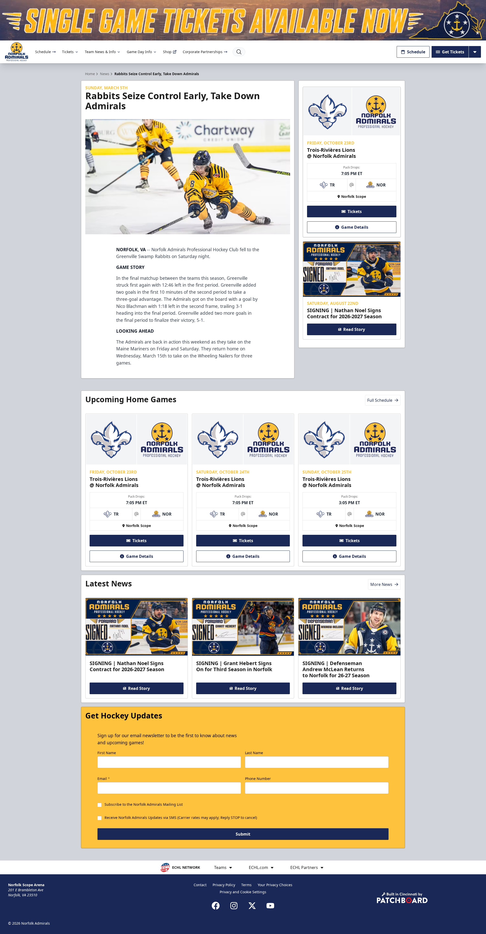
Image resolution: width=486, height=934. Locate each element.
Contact (200, 884)
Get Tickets (453, 52)
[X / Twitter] (252, 906)
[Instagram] (234, 906)
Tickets (68, 51)
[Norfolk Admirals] (16, 51)
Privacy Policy (224, 884)
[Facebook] (216, 906)
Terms (246, 884)
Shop (167, 51)
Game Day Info (139, 51)
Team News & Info (100, 51)
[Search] (239, 52)
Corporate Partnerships (202, 51)
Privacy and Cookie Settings (243, 891)
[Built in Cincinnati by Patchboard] (402, 897)
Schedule (43, 51)
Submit (243, 834)
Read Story (354, 329)
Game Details (354, 227)
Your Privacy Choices (275, 884)
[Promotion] (243, 20)
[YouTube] (270, 906)
